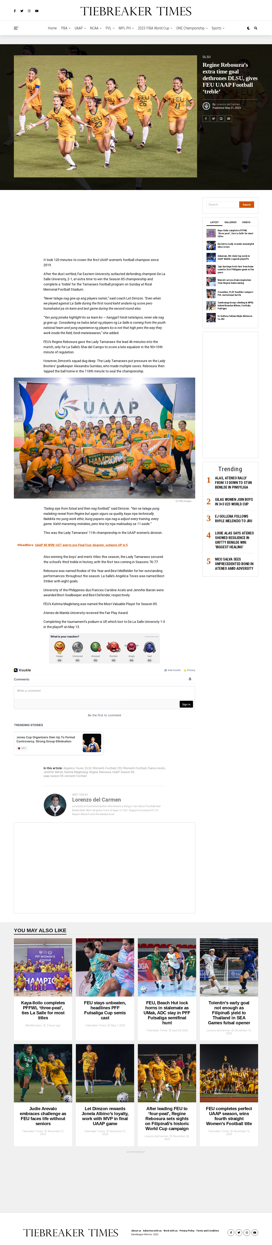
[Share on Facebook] (206, 118)
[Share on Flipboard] (221, 118)
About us (136, 1230)
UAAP (79, 28)
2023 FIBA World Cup (153, 28)
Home (52, 28)
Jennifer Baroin (53, 772)
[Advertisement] (104, 225)
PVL (108, 28)
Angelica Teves (73, 768)
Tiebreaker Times (95, 1025)
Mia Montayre (34, 1025)
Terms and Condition (207, 1230)
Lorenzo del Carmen (228, 104)
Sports (216, 28)
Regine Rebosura (100, 772)
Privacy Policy (186, 1230)
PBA (64, 28)
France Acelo (156, 768)
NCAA (94, 28)
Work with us (171, 1230)
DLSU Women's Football (100, 768)
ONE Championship (190, 28)
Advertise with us (152, 1230)
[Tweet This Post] (213, 118)
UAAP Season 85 (123, 772)
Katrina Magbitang (76, 772)
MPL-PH (125, 28)
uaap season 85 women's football (65, 776)
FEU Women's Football (131, 768)
